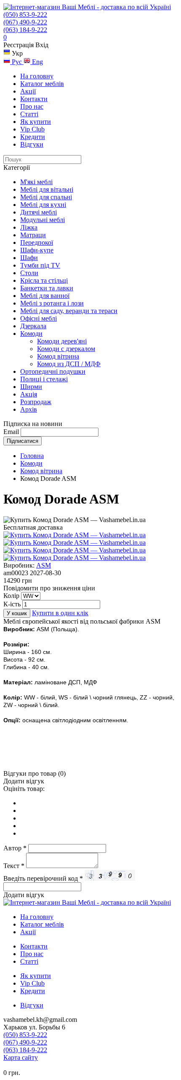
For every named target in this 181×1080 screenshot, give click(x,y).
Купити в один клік (60, 612)
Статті (29, 114)
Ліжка (28, 227)
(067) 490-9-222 (25, 22)
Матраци (33, 235)
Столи (29, 272)
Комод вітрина (58, 356)
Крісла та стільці (44, 280)
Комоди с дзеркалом (66, 348)
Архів (28, 409)
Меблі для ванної (44, 295)
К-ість (12, 604)
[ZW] (74, 557)
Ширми (31, 386)
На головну (36, 76)
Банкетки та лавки (46, 288)
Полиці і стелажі (44, 379)
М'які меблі (36, 181)
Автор (15, 848)
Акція (28, 394)
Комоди (31, 333)
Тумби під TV (40, 265)
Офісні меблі (38, 318)
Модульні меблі (42, 219)
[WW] (74, 542)
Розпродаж (35, 401)
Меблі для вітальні (46, 189)
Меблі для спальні (46, 197)
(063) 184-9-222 (25, 29)
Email (11, 431)
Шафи (29, 257)
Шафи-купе (36, 250)
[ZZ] (74, 550)
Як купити (35, 121)
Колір (11, 595)
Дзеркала (33, 326)
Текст (13, 865)
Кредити (32, 136)
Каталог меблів (42, 83)
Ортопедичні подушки (52, 371)
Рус (17, 61)
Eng (36, 61)
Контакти (34, 98)
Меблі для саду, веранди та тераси (68, 310)
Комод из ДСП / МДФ (69, 363)
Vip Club (32, 129)
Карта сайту (20, 1057)
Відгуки (31, 144)
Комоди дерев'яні (62, 341)
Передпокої (36, 242)
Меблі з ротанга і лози (52, 303)
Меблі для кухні (43, 204)
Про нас (31, 106)
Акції (28, 91)
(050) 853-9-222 (25, 14)
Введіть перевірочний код (43, 878)
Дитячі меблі (38, 212)
